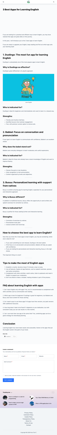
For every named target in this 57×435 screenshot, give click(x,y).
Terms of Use (28, 423)
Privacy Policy (28, 413)
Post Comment (8, 380)
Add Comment (8, 361)
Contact (28, 425)
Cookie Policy (29, 417)
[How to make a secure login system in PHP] (5, 403)
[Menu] (3, 2)
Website (41, 356)
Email (23, 356)
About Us (28, 421)
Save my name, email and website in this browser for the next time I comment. (23, 375)
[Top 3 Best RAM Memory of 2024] (32, 397)
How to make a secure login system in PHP (16, 403)
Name (6, 356)
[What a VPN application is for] (32, 403)
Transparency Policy (29, 419)
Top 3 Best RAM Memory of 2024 (44, 397)
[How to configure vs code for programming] (5, 397)
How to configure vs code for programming (16, 397)
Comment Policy (28, 415)
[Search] (53, 1)
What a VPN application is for (43, 403)
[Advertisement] (28, 22)
